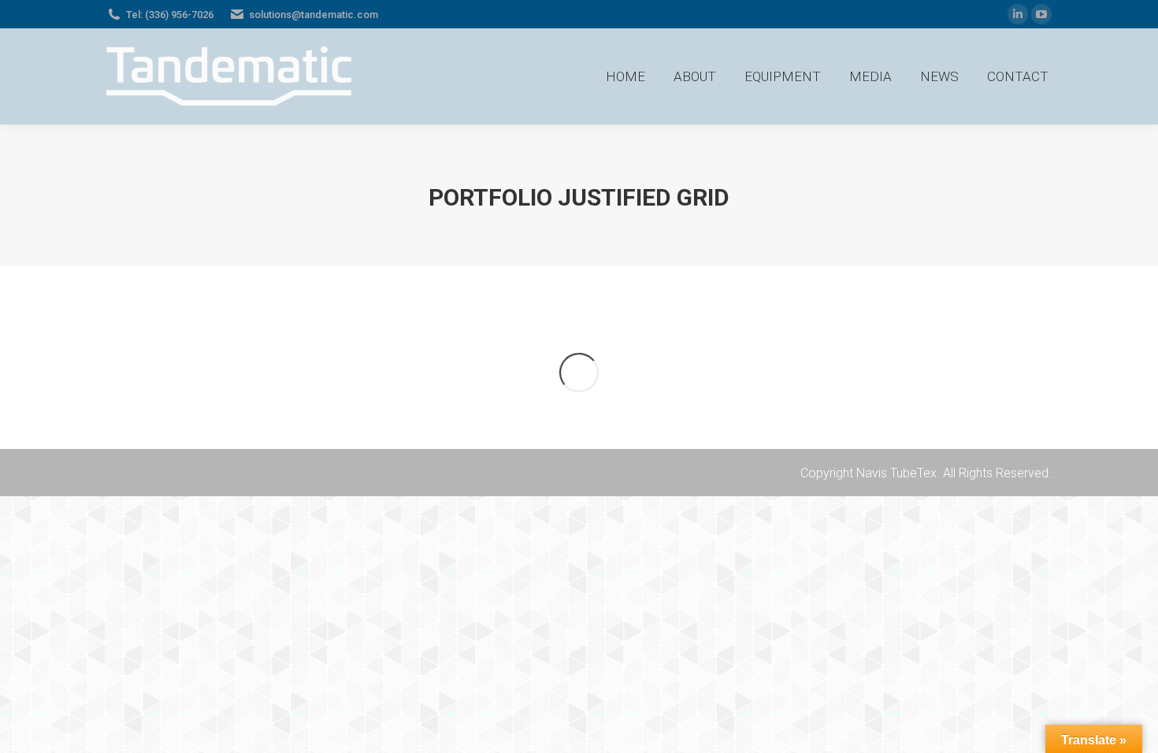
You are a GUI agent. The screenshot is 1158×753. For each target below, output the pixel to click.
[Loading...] (579, 372)
